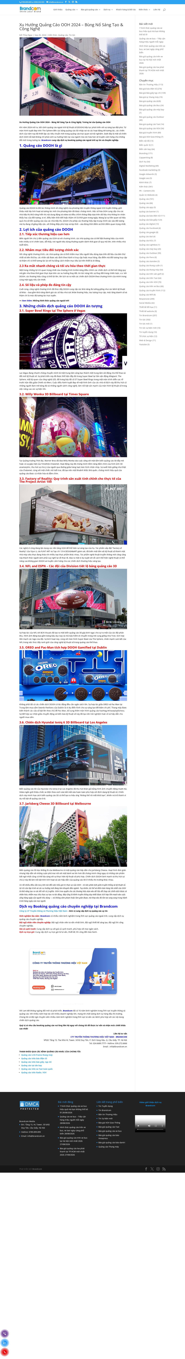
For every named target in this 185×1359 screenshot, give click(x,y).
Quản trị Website (147, 195)
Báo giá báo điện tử (148, 88)
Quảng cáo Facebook (148, 228)
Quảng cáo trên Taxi (148, 278)
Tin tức (72, 35)
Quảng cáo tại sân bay (31, 1065)
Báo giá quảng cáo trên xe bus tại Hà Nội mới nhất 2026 (151, 59)
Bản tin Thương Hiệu (148, 84)
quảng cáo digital (147, 224)
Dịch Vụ (142, 161)
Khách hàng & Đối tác (126, 10)
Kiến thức (143, 10)
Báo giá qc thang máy (149, 97)
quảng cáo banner (147, 211)
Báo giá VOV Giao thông (149, 136)
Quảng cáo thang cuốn (149, 265)
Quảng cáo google (147, 232)
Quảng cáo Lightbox (148, 244)
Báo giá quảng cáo (89, 10)
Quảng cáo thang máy (149, 269)
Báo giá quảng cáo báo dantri (111, 1142)
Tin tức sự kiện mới (148, 328)
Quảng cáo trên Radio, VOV (33, 1072)
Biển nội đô (144, 141)
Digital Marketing (147, 165)
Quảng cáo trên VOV (148, 282)
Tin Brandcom (145, 315)
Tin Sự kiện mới (105, 1118)
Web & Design (145, 340)
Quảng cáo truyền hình (149, 290)
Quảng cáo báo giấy (148, 219)
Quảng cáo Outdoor (148, 253)
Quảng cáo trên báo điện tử (34, 1058)
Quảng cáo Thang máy (108, 1146)
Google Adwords (146, 174)
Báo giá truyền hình (148, 132)
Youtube (143, 344)
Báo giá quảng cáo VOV (149, 128)
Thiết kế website (146, 311)
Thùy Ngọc (28, 35)
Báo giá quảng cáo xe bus (110, 1131)
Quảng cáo (70, 10)
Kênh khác (144, 182)
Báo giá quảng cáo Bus (149, 105)
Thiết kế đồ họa (146, 307)
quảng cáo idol (146, 236)
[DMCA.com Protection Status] (29, 1110)
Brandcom (37, 1169)
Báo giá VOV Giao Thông (109, 1122)
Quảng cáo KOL (146, 240)
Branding (143, 153)
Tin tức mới (144, 323)
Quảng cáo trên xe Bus (149, 286)
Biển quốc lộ (144, 145)
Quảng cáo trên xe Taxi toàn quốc (37, 1069)
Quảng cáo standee (148, 261)
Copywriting (144, 157)
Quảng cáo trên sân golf (150, 274)
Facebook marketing (148, 170)
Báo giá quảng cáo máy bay (151, 109)
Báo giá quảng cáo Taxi (149, 124)
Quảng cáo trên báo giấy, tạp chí (36, 1062)
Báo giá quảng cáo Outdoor (151, 117)
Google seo (144, 178)
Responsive (144, 299)
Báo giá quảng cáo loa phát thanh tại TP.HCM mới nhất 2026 (151, 70)
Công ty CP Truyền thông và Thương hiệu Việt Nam (43, 911)
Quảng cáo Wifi (146, 294)
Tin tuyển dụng (146, 332)
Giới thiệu (57, 10)
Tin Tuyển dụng (105, 1106)
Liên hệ (156, 10)
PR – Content (145, 190)
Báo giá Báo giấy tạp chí (150, 93)
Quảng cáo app (146, 207)
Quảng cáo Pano (146, 257)
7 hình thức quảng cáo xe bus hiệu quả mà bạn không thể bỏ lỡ (152, 31)
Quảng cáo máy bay (148, 249)
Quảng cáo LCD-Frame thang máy (37, 1055)
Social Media (145, 303)
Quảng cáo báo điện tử (149, 215)
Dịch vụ (107, 10)
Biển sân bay (145, 149)
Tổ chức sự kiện (146, 336)
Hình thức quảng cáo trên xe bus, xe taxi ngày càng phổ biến (152, 49)
